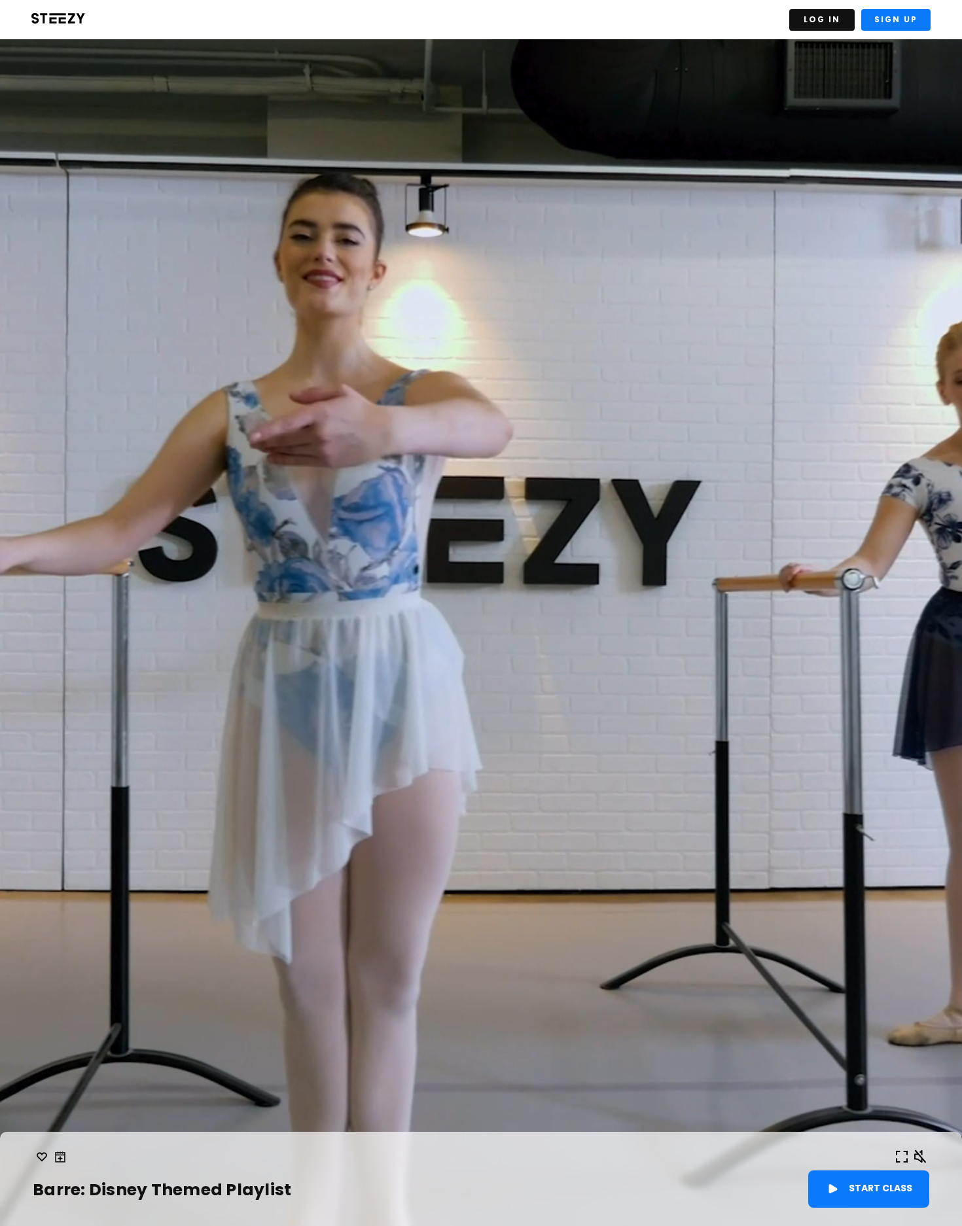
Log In (822, 19)
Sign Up (895, 19)
